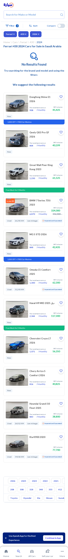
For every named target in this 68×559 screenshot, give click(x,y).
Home (6, 42)
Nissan (49, 498)
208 (12, 489)
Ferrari (9, 34)
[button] (34, 25)
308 (22, 489)
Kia (38, 498)
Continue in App (53, 538)
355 (50, 489)
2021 (56, 481)
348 (41, 489)
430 (22, 34)
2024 (34, 34)
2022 (45, 481)
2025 (23, 481)
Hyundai (27, 498)
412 (60, 489)
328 (31, 489)
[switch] (61, 26)
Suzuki (61, 498)
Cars (15, 42)
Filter (13, 25)
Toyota (13, 498)
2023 (34, 481)
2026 (12, 481)
